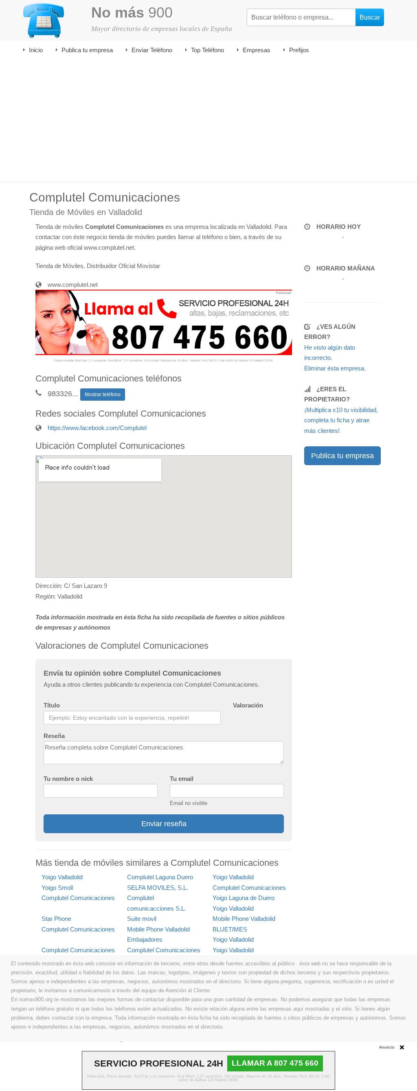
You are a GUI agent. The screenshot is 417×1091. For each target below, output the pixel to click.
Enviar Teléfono (152, 50)
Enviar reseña (164, 824)
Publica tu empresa (87, 50)
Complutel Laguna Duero (160, 877)
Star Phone (56, 918)
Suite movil (141, 918)
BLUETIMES (230, 929)
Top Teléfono (207, 50)
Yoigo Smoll (57, 887)
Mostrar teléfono (103, 394)
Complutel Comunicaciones (249, 887)
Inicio (36, 50)
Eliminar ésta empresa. (335, 368)
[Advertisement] (208, 121)
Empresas (256, 50)
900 (132, 12)
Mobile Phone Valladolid (244, 918)
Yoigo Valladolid (62, 877)
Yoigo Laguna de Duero (243, 897)
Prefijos (299, 50)
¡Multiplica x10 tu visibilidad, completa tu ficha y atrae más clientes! (341, 420)
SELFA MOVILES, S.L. (157, 887)
